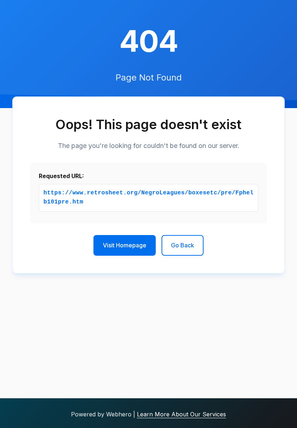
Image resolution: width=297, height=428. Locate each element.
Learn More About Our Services (181, 414)
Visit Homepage (124, 245)
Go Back (182, 245)
